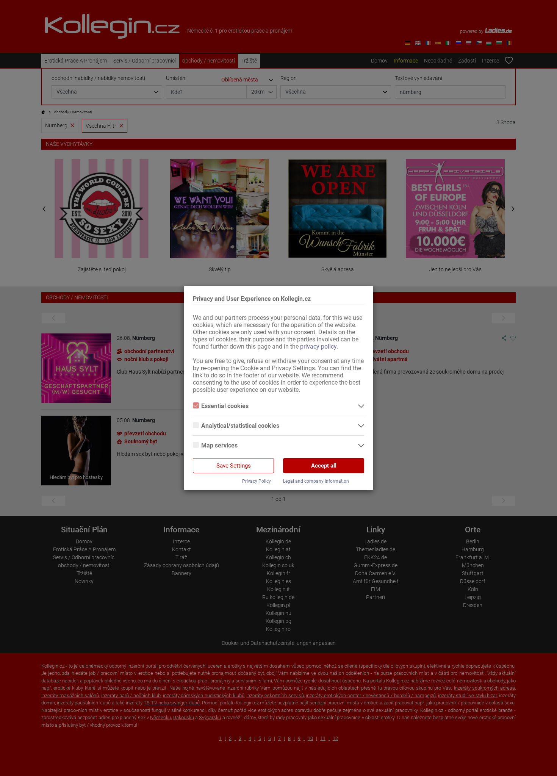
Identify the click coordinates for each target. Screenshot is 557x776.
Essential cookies (225, 406)
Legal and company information (316, 481)
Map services (219, 445)
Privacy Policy (256, 481)
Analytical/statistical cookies (240, 425)
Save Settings (233, 465)
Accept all (323, 465)
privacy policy (318, 346)
